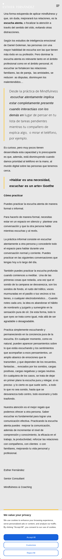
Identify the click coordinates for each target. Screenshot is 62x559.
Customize (31, 545)
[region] (31, 534)
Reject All (31, 553)
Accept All (31, 537)
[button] (57, 5)
